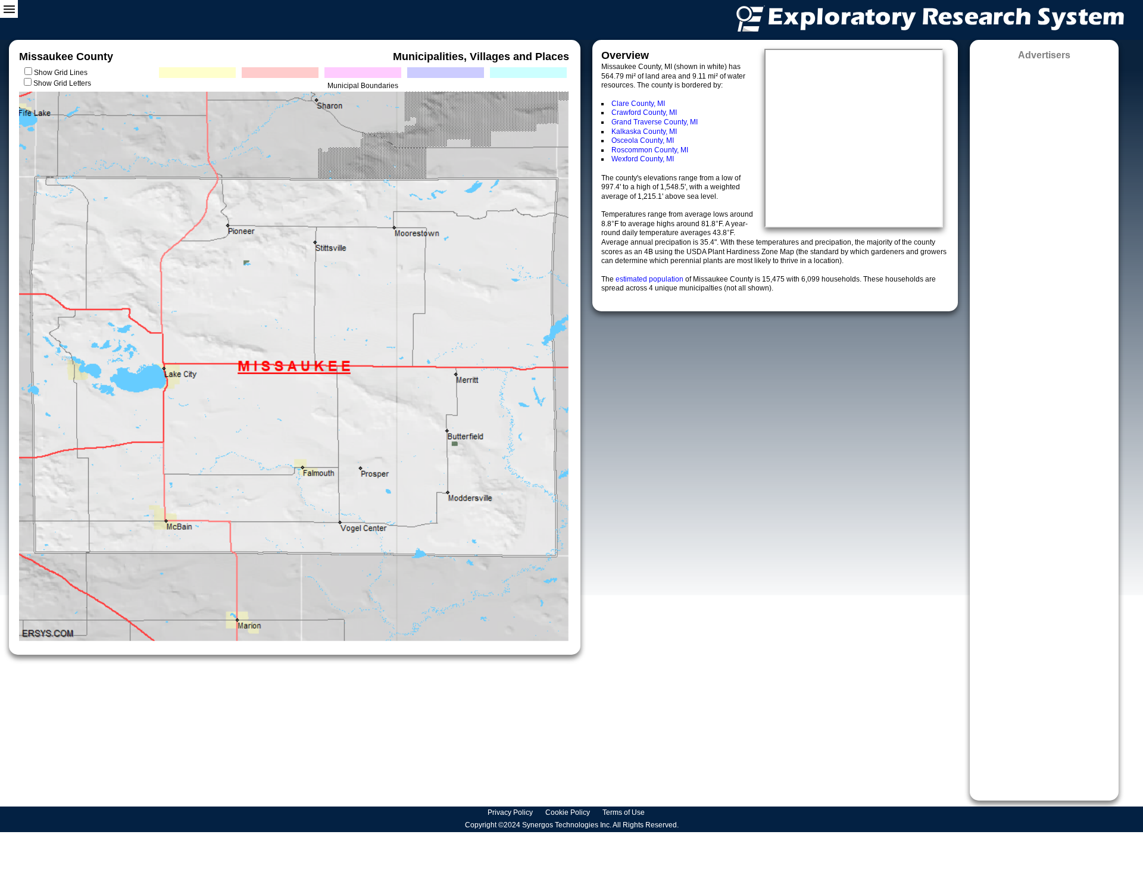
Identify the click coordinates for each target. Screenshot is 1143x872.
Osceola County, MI (642, 140)
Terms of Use (624, 812)
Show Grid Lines (62, 72)
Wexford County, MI (642, 159)
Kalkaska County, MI (644, 131)
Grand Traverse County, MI (654, 122)
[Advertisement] (1044, 426)
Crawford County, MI (644, 112)
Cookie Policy (568, 812)
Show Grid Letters (62, 83)
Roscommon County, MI (649, 150)
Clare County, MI (638, 103)
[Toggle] (9, 9)
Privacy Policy (511, 812)
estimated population (650, 279)
